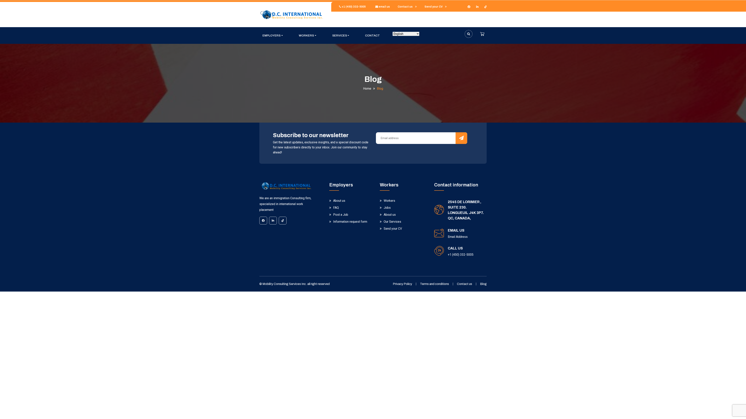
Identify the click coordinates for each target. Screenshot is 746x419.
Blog (483, 284)
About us (339, 201)
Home (367, 88)
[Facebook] (469, 7)
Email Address (458, 237)
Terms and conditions (434, 284)
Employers (271, 35)
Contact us (405, 6)
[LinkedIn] (477, 7)
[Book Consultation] (482, 34)
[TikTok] (485, 7)
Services (339, 35)
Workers (306, 35)
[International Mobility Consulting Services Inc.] (291, 14)
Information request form (350, 221)
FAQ (336, 208)
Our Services (392, 221)
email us (384, 6)
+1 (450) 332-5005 (353, 6)
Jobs (387, 208)
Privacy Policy (402, 284)
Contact (372, 35)
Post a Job (340, 214)
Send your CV (433, 6)
